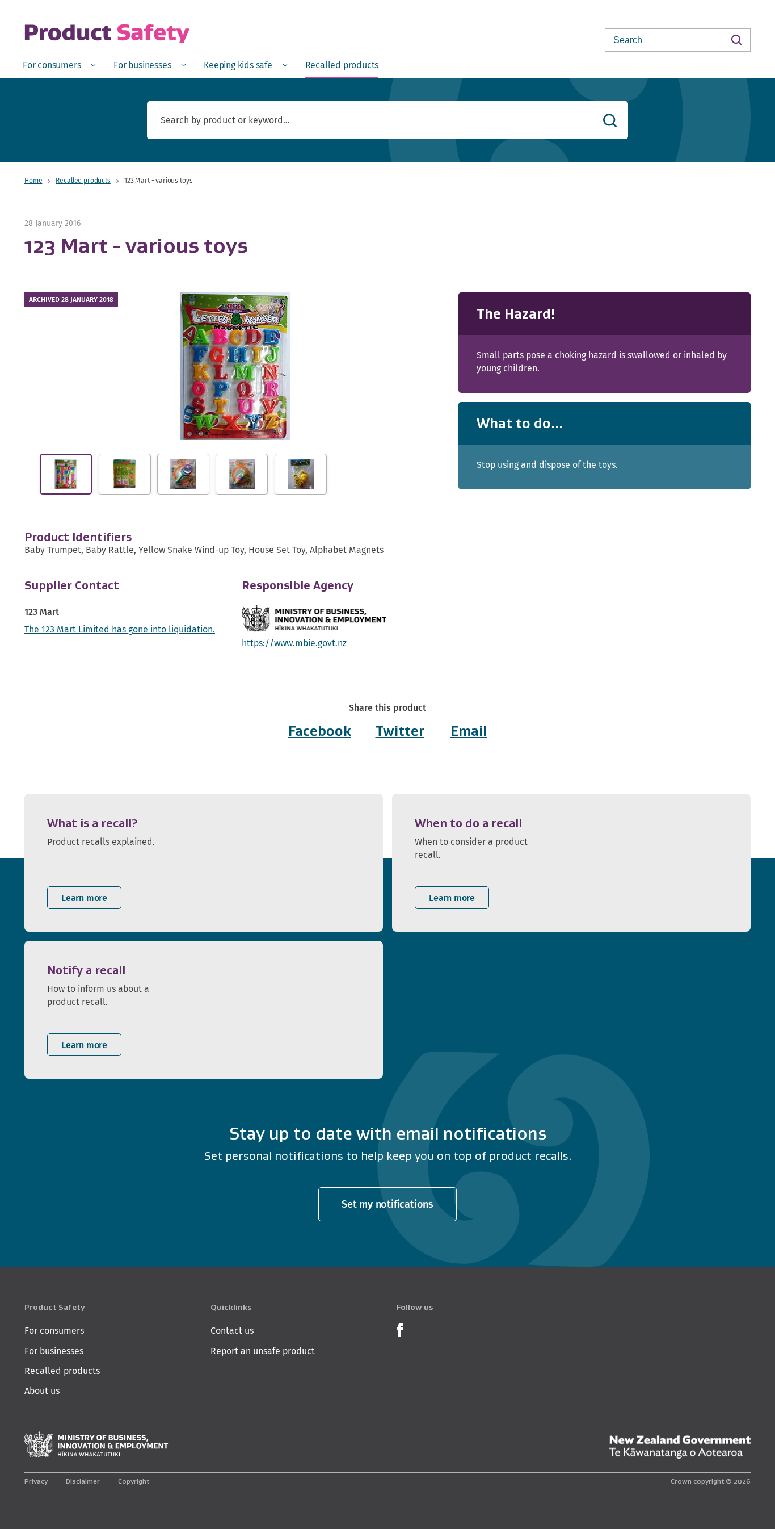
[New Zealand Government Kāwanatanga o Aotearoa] (680, 1447)
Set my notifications (387, 1204)
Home (33, 180)
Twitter (400, 731)
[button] (235, 366)
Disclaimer (83, 1481)
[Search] (736, 39)
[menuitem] (59, 64)
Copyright (133, 1481)
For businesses (53, 1351)
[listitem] (203, 863)
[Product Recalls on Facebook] (400, 1328)
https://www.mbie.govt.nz (294, 643)
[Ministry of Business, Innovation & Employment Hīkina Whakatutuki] (96, 1444)
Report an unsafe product (262, 1351)
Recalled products (83, 180)
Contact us (232, 1330)
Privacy (36, 1481)
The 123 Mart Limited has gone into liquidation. (119, 629)
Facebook (319, 731)
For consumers (54, 1330)
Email (468, 731)
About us (42, 1390)
